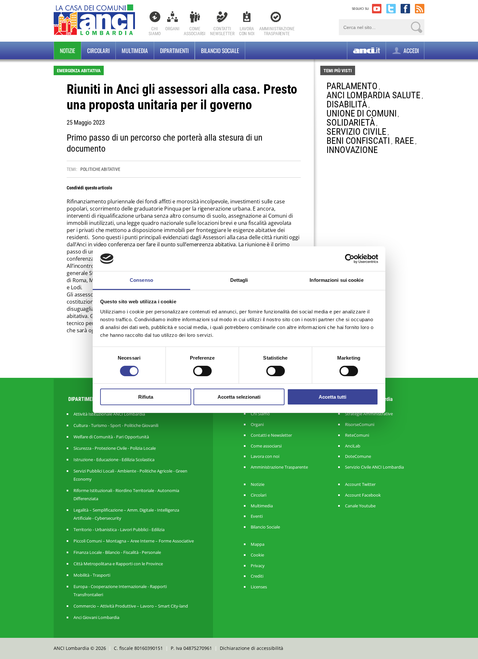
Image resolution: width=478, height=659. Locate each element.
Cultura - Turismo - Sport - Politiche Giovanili (115, 425)
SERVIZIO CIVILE (356, 131)
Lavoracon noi (247, 31)
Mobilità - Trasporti (91, 575)
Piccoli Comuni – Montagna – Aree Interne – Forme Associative (133, 541)
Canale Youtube (360, 506)
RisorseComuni (359, 424)
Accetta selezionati (239, 397)
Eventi (257, 516)
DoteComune (358, 456)
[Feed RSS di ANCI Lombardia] (419, 8)
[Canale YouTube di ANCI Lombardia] (376, 8)
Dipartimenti (174, 50)
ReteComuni (357, 435)
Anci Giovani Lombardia (96, 617)
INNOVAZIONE (352, 149)
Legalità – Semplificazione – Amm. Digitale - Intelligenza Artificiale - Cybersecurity (126, 514)
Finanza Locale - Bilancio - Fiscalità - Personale (117, 552)
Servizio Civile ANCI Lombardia (374, 467)
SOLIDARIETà (350, 122)
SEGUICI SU (360, 8)
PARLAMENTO (352, 86)
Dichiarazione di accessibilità (251, 648)
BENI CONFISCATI (358, 140)
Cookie (257, 555)
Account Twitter (360, 484)
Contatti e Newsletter (271, 435)
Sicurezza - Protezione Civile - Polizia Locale (114, 448)
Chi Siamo (155, 31)
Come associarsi (266, 446)
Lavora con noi (265, 456)
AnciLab (352, 446)
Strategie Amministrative (369, 414)
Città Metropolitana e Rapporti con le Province (118, 564)
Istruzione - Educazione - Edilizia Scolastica (113, 459)
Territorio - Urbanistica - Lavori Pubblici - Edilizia (119, 529)
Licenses (259, 587)
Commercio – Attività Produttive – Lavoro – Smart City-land (130, 606)
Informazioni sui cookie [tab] (336, 280)
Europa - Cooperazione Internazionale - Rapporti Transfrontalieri (120, 590)
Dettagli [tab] (239, 280)
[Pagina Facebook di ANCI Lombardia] (405, 8)
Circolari (98, 50)
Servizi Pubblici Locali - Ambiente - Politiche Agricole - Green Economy (130, 475)
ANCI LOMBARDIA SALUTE (373, 95)
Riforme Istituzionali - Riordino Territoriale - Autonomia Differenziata (126, 494)
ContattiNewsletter (222, 31)
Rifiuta (145, 397)
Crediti (257, 576)
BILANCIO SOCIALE (220, 50)
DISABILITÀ (346, 104)
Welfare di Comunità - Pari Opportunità (111, 437)
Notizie (67, 50)
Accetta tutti (332, 397)
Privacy (258, 566)
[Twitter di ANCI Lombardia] (391, 8)
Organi (172, 28)
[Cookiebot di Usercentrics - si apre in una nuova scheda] (349, 259)
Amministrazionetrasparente (277, 31)
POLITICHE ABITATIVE (100, 169)
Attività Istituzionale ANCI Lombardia (109, 414)
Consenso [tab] (141, 280)
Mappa (257, 544)
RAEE (404, 140)
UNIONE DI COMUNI (361, 113)
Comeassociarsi (195, 31)
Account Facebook (363, 495)
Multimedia (135, 50)
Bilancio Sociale (265, 527)
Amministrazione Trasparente (279, 467)
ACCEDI (410, 50)
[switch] (202, 371)
